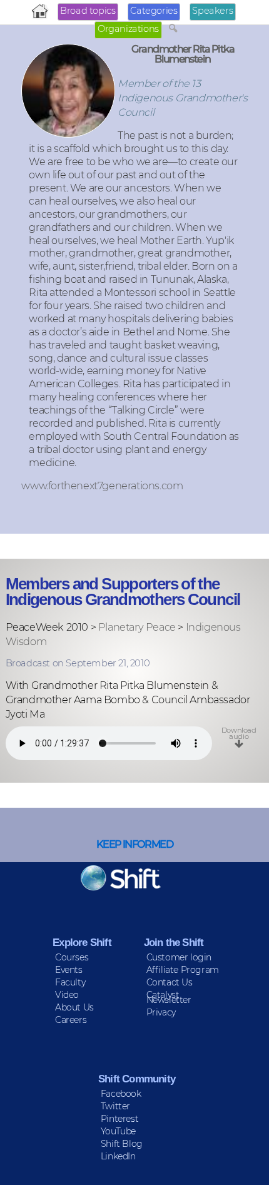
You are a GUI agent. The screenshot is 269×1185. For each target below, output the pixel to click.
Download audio (238, 733)
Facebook (121, 1093)
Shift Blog (122, 1143)
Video (67, 994)
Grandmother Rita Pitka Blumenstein (182, 54)
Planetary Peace (137, 627)
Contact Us (169, 982)
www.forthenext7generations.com (102, 485)
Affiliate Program (182, 969)
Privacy (161, 1012)
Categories (153, 10)
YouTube (118, 1131)
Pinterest (119, 1118)
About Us (74, 1007)
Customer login (178, 957)
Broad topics (87, 10)
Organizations (128, 28)
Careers (70, 1019)
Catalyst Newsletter (168, 997)
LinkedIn (118, 1156)
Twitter (115, 1106)
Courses (71, 957)
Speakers (212, 10)
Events (69, 969)
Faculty (70, 982)
